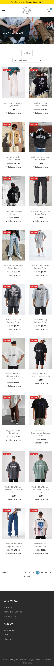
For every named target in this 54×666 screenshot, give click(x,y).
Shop (11, 33)
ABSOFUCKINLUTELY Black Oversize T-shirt (40, 374)
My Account (9, 630)
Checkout (8, 639)
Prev (4, 572)
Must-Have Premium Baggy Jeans (13, 266)
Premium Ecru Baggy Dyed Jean (13, 104)
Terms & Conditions (13, 612)
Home (4, 33)
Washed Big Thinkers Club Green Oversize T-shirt (40, 489)
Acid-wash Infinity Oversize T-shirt (13, 320)
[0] (48, 10)
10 (29, 572)
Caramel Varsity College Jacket (13, 158)
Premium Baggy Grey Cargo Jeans (40, 212)
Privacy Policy (10, 616)
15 (50, 572)
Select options (14, 113)
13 (42, 572)
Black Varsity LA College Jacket (40, 104)
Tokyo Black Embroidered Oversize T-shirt (40, 433)
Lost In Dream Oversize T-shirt (40, 545)
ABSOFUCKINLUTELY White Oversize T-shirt (13, 376)
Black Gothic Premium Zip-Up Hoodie (40, 158)
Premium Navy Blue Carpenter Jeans (13, 545)
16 (24, 576)
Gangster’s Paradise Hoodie (13, 212)
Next (29, 576)
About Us (8, 607)
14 (46, 572)
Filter (28, 53)
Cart (6, 635)
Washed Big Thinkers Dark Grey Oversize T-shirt (13, 489)
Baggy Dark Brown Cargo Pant (13, 431)
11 (33, 572)
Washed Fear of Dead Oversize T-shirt (40, 266)
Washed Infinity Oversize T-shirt (40, 320)
